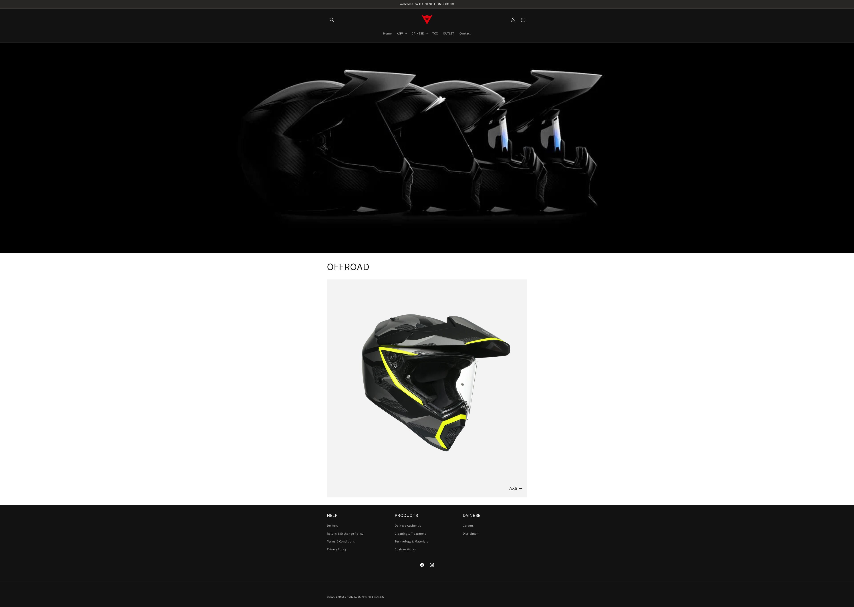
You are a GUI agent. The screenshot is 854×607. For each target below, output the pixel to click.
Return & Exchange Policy (345, 534)
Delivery (332, 526)
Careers (468, 526)
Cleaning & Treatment (410, 534)
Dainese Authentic (408, 526)
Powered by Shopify (372, 596)
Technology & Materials (411, 541)
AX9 (513, 488)
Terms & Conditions (341, 541)
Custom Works (405, 549)
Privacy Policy (336, 549)
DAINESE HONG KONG (348, 596)
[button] (332, 20)
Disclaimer (470, 534)
